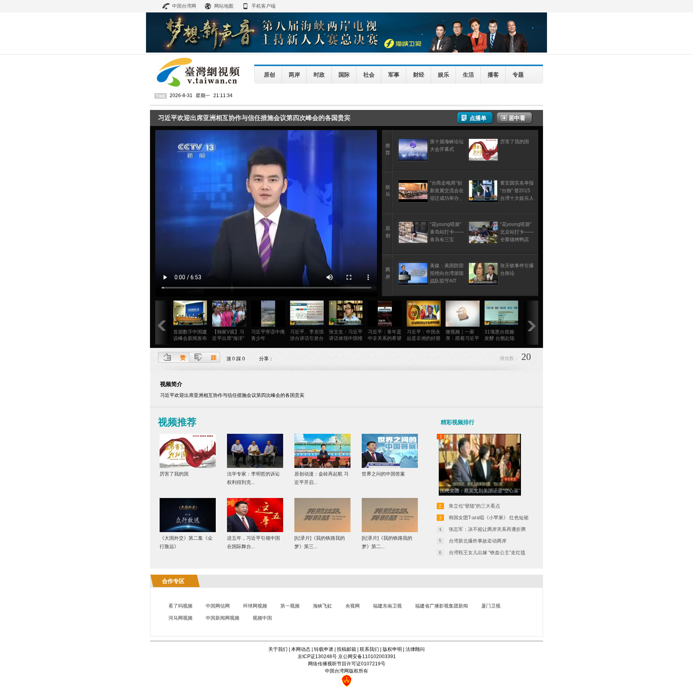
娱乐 (443, 74)
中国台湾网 (184, 6)
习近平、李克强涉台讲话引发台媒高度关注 (307, 338)
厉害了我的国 (514, 141)
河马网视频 (180, 618)
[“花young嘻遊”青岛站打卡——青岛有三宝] (413, 242)
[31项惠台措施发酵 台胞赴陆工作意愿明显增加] (501, 325)
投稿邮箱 (346, 649)
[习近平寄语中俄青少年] (268, 325)
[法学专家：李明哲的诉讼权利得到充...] (255, 466)
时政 (319, 74)
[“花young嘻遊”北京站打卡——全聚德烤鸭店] (483, 242)
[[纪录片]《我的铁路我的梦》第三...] (322, 530)
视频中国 (262, 618)
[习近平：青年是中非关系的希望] (385, 325)
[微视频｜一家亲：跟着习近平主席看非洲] (463, 325)
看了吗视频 (180, 606)
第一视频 (290, 606)
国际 (344, 74)
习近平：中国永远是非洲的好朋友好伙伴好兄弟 (423, 338)
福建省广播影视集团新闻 (441, 606)
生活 (468, 74)
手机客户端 (263, 6)
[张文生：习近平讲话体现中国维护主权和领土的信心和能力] (346, 325)
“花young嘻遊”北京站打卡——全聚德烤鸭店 (517, 232)
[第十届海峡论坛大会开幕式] (413, 160)
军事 (393, 74)
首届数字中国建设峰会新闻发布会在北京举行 (190, 338)
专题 (518, 74)
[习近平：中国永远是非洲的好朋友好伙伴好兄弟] (424, 325)
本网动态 (300, 649)
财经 (418, 74)
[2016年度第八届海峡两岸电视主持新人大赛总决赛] (346, 51)
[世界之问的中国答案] (390, 466)
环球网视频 (255, 606)
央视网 (352, 606)
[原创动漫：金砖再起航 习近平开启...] (322, 466)
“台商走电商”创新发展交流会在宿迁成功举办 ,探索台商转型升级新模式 (447, 198)
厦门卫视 (490, 606)
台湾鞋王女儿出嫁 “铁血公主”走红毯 (487, 552)
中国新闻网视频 (222, 618)
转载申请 (323, 649)
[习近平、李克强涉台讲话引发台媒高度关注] (307, 325)
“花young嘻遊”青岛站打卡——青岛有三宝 (447, 232)
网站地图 (223, 6)
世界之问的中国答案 (383, 474)
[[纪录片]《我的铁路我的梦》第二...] (390, 530)
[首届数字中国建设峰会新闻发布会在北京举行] (190, 325)
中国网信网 (218, 606)
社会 (369, 74)
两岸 (294, 74)
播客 (493, 74)
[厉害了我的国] (483, 160)
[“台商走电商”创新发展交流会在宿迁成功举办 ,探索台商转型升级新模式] (413, 201)
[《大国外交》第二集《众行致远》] (188, 530)
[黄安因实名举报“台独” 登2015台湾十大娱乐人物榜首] (483, 201)
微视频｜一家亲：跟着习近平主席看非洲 (462, 338)
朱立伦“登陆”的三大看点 (474, 506)
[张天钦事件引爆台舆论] (483, 284)
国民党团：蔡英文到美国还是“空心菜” (480, 491)
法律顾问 (415, 649)
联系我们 (369, 649)
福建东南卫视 (387, 606)
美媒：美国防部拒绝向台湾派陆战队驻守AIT (447, 273)
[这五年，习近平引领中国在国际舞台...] (255, 530)
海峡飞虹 (322, 606)
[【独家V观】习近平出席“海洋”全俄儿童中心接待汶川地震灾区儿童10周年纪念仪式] (229, 325)
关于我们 (278, 649)
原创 (269, 74)
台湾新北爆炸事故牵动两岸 (478, 541)
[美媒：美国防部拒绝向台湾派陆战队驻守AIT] (413, 284)
